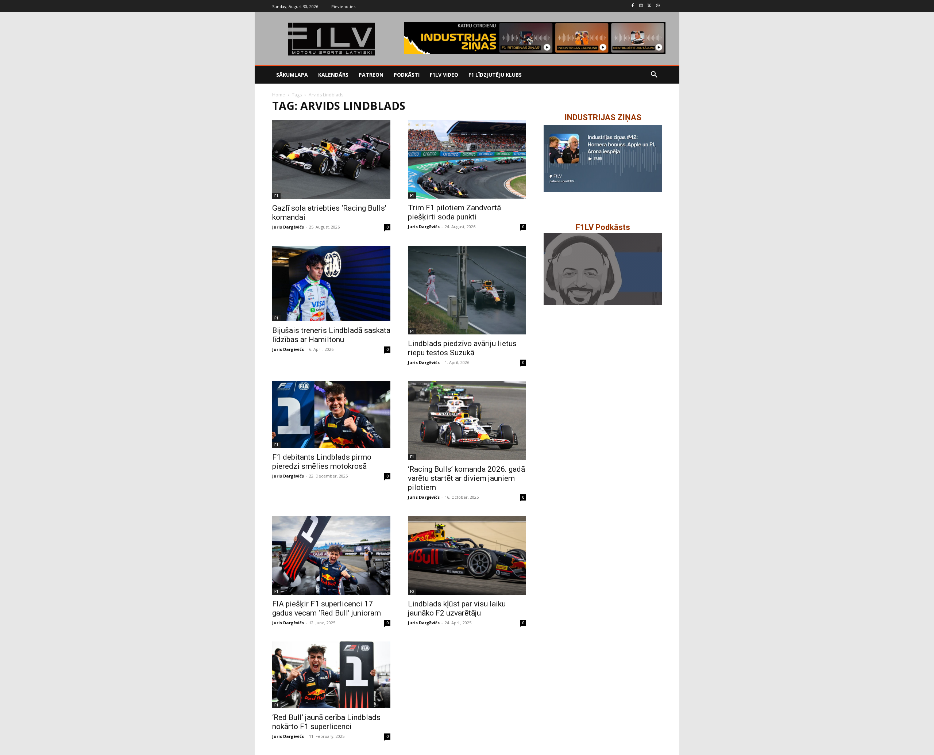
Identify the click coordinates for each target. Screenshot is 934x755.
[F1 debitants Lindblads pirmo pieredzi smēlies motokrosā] (331, 414)
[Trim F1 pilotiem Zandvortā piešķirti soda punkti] (467, 159)
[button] (654, 75)
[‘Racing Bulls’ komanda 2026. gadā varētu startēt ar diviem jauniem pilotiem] (467, 420)
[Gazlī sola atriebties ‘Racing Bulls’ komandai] (331, 159)
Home (278, 95)
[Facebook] (633, 6)
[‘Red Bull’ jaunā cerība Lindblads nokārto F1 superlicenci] (331, 674)
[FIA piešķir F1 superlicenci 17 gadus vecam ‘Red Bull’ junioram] (331, 555)
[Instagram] (641, 6)
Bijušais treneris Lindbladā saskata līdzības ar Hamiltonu (331, 335)
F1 (276, 195)
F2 (412, 591)
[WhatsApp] (657, 6)
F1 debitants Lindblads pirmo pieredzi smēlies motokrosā (321, 462)
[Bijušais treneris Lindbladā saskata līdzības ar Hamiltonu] (331, 283)
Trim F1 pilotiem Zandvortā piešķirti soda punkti (454, 212)
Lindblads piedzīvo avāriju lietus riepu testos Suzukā (462, 348)
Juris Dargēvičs (288, 227)
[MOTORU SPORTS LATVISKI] (331, 39)
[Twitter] (649, 6)
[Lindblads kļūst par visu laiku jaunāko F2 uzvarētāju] (467, 555)
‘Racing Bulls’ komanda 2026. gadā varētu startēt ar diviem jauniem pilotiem (466, 478)
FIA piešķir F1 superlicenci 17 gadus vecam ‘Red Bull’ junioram (326, 608)
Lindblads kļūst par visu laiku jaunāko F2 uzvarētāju (457, 608)
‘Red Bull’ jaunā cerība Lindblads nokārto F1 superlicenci (326, 722)
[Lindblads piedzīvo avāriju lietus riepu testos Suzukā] (467, 290)
